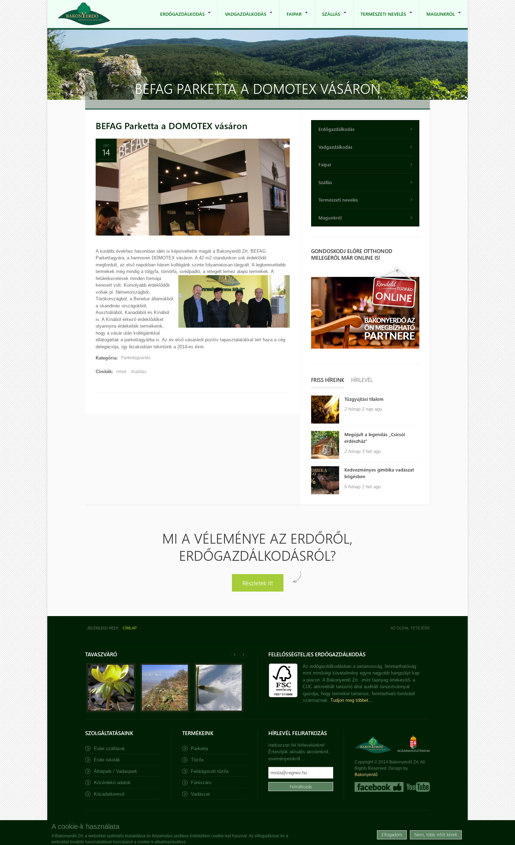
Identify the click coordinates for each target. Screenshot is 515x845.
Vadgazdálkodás (242, 19)
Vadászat (200, 794)
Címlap (130, 628)
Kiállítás (138, 371)
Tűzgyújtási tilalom (364, 399)
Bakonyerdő (366, 774)
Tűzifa (197, 759)
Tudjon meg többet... (351, 700)
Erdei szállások (109, 748)
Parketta (199, 748)
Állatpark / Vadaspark (115, 771)
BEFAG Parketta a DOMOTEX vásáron (171, 125)
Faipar (291, 19)
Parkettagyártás (136, 357)
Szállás (327, 19)
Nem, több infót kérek (435, 834)
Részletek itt (257, 583)
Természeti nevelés (379, 19)
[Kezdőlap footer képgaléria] (111, 710)
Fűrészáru (201, 782)
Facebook (379, 787)
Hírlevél (362, 379)
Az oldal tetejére (410, 628)
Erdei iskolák (107, 759)
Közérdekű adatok (112, 782)
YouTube (417, 787)
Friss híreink (327, 379)
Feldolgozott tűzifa (209, 771)
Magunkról (437, 19)
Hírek (121, 371)
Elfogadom (392, 834)
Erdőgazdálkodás (179, 19)
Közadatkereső (109, 794)
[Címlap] (84, 13)
